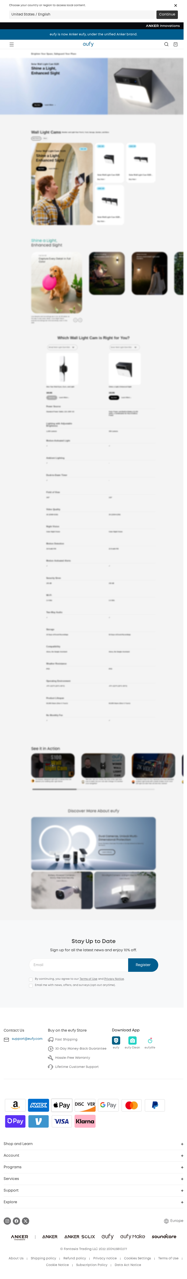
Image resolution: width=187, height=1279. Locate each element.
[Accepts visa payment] (62, 1121)
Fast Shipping (66, 1039)
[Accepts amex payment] (38, 1105)
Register (143, 965)
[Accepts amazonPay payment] (15, 1105)
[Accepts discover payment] (85, 1105)
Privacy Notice (114, 979)
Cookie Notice (57, 1265)
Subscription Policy (91, 1265)
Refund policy (74, 1258)
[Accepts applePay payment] (62, 1105)
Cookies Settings (137, 1258)
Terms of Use (88, 979)
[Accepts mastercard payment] (131, 1105)
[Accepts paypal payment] (155, 1105)
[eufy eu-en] (88, 44)
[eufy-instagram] (7, 1221)
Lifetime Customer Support (77, 1067)
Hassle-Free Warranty (72, 1057)
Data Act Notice (128, 1265)
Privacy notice (105, 1258)
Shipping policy (43, 1258)
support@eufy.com (27, 1039)
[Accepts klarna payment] (85, 1121)
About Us (16, 1258)
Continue (167, 14)
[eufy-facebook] (16, 1221)
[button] (175, 5)
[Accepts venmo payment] (38, 1121)
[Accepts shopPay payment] (15, 1121)
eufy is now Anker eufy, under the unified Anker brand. (93, 34)
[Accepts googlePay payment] (108, 1105)
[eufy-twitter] (25, 1221)
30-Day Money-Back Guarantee (80, 1048)
